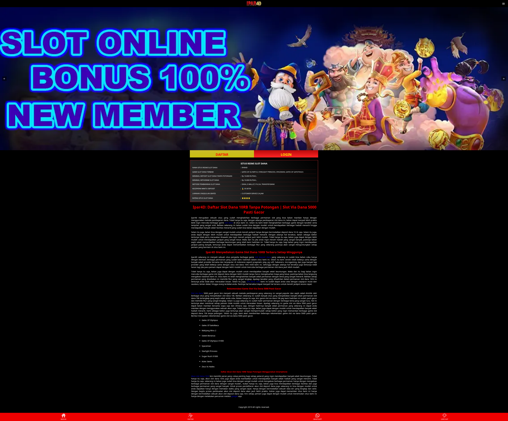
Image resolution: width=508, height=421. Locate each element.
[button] (4, 78)
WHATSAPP (317, 419)
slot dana (229, 222)
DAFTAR (222, 154)
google (234, 396)
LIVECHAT (444, 419)
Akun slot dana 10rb (200, 376)
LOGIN (286, 154)
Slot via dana (197, 293)
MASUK (63, 419)
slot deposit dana (263, 257)
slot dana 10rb (253, 281)
